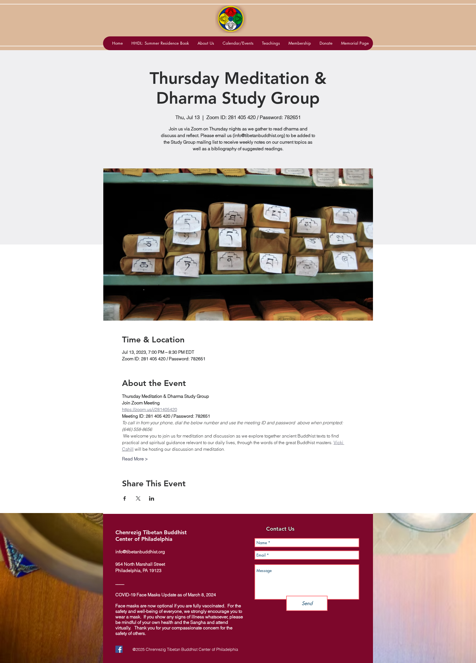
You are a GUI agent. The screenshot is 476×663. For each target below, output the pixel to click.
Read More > (135, 458)
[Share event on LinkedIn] (151, 498)
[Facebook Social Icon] (119, 649)
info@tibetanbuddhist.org (140, 551)
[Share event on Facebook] (124, 498)
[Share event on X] (138, 498)
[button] (238, 43)
